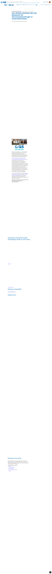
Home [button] (8, 2)
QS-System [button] (20, 2)
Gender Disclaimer (11, 468)
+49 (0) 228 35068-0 (10, 287)
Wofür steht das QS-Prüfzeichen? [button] (13, 2)
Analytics (1, 540)
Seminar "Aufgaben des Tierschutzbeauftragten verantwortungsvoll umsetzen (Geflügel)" (20, 174)
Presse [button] (9, 1)
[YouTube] (26, 347)
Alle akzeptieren (1, 571)
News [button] (7, 1)
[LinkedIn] (26, 420)
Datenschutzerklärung (12, 467)
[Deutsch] (50, 2)
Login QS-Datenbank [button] (37, 2)
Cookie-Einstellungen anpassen (13, 469)
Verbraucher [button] (28, 2)
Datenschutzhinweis (3, 573)
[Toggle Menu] (50, 572)
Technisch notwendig (1, 532)
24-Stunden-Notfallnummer (11, 291)
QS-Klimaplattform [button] (21, 1)
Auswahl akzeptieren (1, 570)
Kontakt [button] (14, 1)
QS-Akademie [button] (16, 1)
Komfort (1, 559)
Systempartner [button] (24, 2)
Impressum (1, 572)
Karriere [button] (11, 1)
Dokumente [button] (31, 2)
